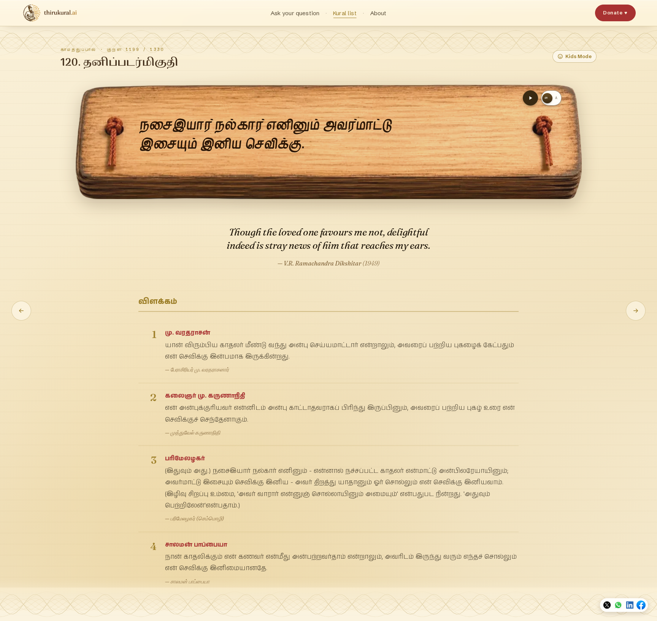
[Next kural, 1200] (636, 311)
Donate (615, 12)
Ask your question (295, 13)
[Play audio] (530, 98)
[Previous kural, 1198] (21, 311)
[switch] (551, 98)
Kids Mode (578, 56)
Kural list (345, 13)
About (378, 13)
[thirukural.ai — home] (49, 13)
